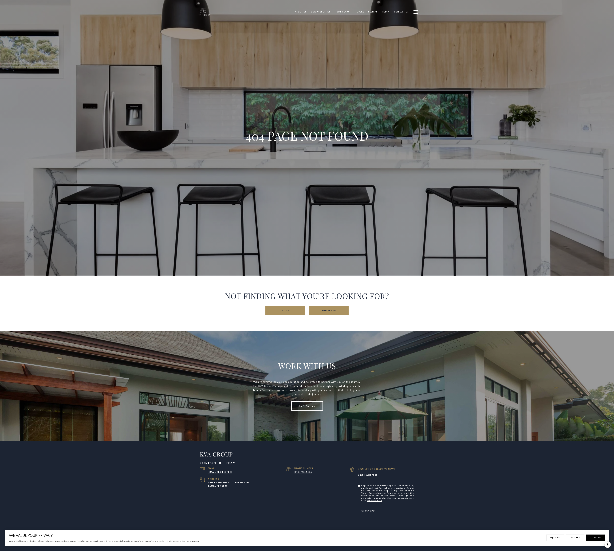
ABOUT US (301, 12)
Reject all (555, 538)
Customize (575, 538)
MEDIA (385, 12)
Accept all (595, 538)
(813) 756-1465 (303, 472)
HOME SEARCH (343, 12)
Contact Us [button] (329, 310)
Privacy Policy (374, 501)
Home (285, 310)
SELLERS (373, 12)
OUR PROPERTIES (321, 12)
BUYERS (359, 12)
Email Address (367, 474)
